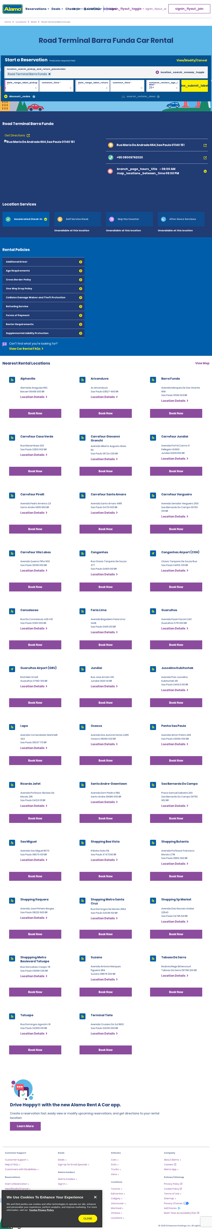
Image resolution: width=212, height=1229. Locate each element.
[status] (29, 74)
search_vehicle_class (141, 96)
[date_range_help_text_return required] (92, 86)
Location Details (32, 397)
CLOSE (87, 1218)
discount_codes (19, 96)
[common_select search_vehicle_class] (123, 96)
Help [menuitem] (75, 9)
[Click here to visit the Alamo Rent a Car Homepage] (11, 9)
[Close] (95, 1197)
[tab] (25, 219)
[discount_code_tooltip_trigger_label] (34, 97)
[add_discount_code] (5, 96)
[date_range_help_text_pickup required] (21, 86)
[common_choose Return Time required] (127, 86)
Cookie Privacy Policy (41, 1210)
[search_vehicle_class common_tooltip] (158, 97)
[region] (52, 1208)
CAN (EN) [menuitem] (93, 9)
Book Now (35, 413)
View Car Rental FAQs (25, 349)
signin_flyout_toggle (125, 8)
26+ (151, 87)
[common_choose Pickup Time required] (56, 86)
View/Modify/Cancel (192, 60)
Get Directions (15, 135)
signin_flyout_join (189, 9)
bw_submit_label (194, 86)
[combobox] (106, 72)
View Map (202, 363)
